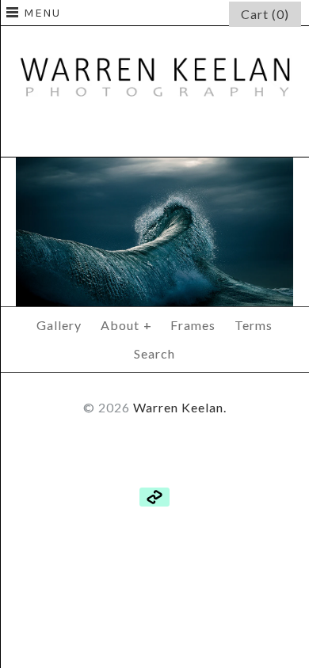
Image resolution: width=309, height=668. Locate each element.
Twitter (154, 135)
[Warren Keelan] (154, 37)
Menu (42, 13)
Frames (193, 324)
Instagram (192, 135)
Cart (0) (265, 13)
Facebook (116, 135)
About (126, 324)
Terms (254, 324)
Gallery (59, 324)
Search (154, 353)
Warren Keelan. (180, 407)
